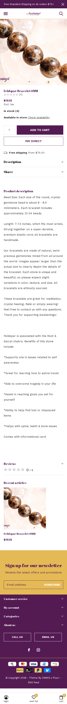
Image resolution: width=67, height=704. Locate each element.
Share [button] (8, 172)
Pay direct (33, 141)
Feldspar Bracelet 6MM (20, 533)
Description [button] (12, 162)
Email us (48, 637)
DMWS (46, 677)
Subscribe (52, 584)
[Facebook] (29, 650)
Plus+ (56, 677)
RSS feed (33, 682)
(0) (21, 94)
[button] (5, 13)
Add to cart (40, 130)
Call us (17, 637)
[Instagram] (38, 650)
